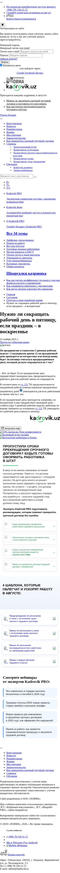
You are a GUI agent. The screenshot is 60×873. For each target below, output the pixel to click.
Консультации (14, 123)
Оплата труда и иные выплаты (23, 254)
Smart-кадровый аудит (25, 147)
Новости (11, 126)
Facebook (30, 73)
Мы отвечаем (13, 135)
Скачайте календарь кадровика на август (28, 12)
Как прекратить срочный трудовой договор (30, 141)
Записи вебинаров (23, 170)
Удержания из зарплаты (19, 257)
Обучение (11, 164)
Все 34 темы (17, 233)
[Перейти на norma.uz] (15, 82)
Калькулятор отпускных (26, 149)
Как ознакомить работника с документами (29, 286)
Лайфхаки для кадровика (20, 240)
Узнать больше (8, 115)
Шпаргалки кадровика (26, 273)
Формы (10, 132)
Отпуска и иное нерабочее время (24, 300)
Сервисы (11, 143)
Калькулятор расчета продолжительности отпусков (35, 154)
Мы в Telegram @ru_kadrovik (21, 842)
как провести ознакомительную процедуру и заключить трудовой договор (29, 732)
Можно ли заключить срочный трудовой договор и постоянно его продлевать (28, 102)
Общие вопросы (15, 266)
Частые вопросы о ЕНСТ (20, 252)
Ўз (7, 185)
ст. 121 (24, 384)
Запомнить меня (11, 65)
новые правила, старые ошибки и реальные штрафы (28, 704)
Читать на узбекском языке (14, 342)
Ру (7, 182)
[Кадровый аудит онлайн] (14, 434)
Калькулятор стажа (23, 158)
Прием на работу (15, 243)
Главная (10, 294)
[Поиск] (35, 176)
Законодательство (16, 138)
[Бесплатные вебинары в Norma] (18, 437)
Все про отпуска (15, 246)
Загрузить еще (12, 428)
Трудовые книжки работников (23, 249)
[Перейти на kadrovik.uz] (21, 90)
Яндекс (39, 73)
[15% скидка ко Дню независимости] (20, 432)
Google (21, 73)
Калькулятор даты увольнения (29, 161)
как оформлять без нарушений (29, 717)
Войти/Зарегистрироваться (21, 18)
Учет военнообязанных (19, 260)
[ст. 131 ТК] (21, 391)
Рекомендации (14, 129)
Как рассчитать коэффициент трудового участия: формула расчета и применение (33, 281)
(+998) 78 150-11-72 (17, 836)
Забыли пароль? (8, 58)
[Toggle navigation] (1, 2)
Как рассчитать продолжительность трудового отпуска (25, 108)
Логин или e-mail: (9, 51)
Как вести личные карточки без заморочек (29, 289)
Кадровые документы (18, 263)
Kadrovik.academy (23, 167)
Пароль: (4, 55)
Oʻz (8, 187)
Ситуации (11, 297)
